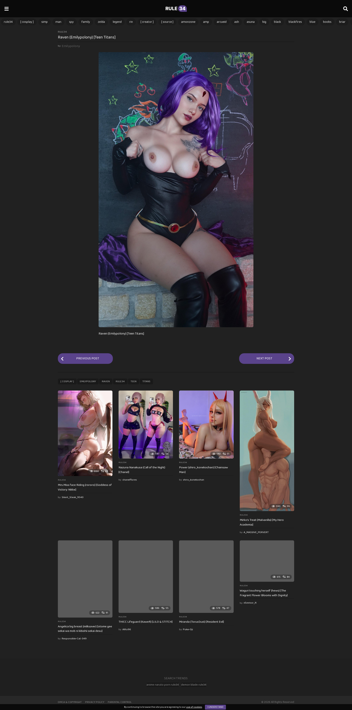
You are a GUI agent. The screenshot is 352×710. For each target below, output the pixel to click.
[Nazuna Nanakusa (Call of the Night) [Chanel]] (146, 425)
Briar (342, 21)
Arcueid (222, 21)
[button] (6, 8)
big (264, 21)
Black (277, 21)
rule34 (8, 21)
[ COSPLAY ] (27, 21)
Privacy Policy (94, 702)
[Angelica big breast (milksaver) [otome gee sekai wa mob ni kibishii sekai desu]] (85, 578)
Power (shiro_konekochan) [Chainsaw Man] (203, 470)
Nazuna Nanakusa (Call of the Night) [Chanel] (142, 470)
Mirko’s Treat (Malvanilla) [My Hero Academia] (262, 522)
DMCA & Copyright (70, 702)
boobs (327, 21)
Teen (133, 381)
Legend (117, 21)
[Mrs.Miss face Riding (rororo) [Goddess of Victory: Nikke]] (85, 433)
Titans (146, 381)
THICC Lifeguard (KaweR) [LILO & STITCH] (146, 621)
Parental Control (120, 702)
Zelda (101, 21)
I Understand (215, 707)
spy (71, 21)
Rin (131, 21)
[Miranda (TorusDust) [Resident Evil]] (206, 576)
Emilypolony (88, 381)
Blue (312, 21)
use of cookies (194, 707)
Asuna (251, 21)
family (85, 21)
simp (44, 21)
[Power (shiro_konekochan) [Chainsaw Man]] (206, 425)
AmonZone (188, 21)
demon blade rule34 (193, 684)
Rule (175, 8)
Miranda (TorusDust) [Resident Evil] (201, 621)
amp (206, 21)
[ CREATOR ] (147, 21)
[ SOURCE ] (167, 21)
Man (58, 21)
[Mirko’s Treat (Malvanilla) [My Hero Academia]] (267, 451)
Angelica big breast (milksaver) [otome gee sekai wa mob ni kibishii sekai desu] (85, 629)
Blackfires (295, 21)
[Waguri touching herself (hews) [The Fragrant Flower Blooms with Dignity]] (267, 561)
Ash (236, 21)
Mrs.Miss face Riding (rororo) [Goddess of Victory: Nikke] (85, 487)
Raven (106, 381)
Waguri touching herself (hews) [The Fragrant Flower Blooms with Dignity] (264, 593)
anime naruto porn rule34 (162, 684)
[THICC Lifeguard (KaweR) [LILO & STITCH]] (146, 576)
